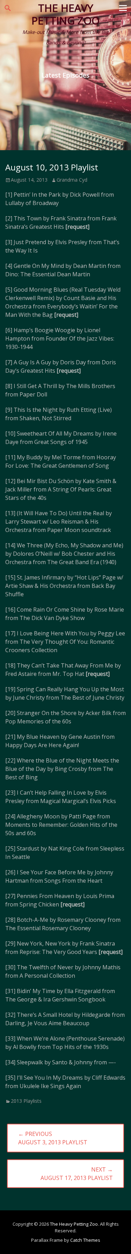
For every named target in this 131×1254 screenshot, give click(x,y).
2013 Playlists (26, 1101)
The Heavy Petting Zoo (65, 14)
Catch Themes (85, 1240)
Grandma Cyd (72, 179)
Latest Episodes (65, 75)
